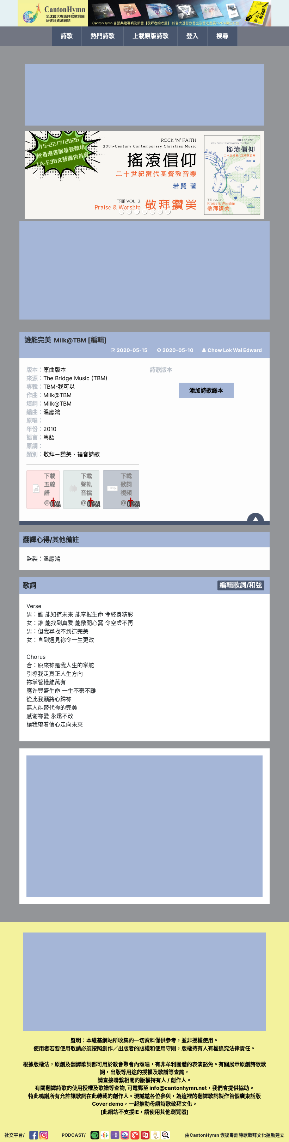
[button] (35, 175)
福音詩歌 (88, 454)
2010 (49, 428)
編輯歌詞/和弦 (241, 585)
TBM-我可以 (59, 386)
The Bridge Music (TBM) (75, 378)
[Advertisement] (144, 95)
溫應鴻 (51, 411)
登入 (192, 36)
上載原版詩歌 (150, 36)
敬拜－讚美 (57, 454)
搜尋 (222, 36)
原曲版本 (54, 369)
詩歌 (67, 36)
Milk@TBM (70, 340)
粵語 (49, 437)
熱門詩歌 (103, 36)
